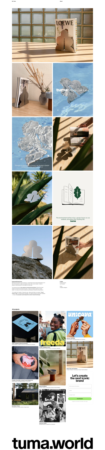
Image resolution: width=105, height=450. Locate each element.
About (61, 1)
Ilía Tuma (14, 1)
